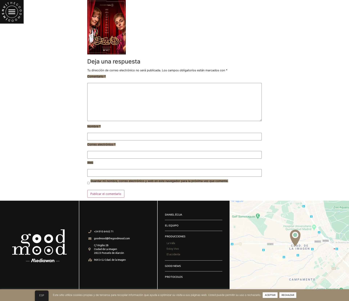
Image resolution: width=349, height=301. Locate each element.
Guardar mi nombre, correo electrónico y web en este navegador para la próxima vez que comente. (159, 180)
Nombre (94, 126)
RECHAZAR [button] (288, 295)
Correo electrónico (101, 144)
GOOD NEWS (173, 265)
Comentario (96, 76)
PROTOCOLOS (174, 276)
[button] (12, 12)
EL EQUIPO (171, 225)
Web (90, 162)
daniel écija (173, 214)
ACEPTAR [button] (270, 295)
